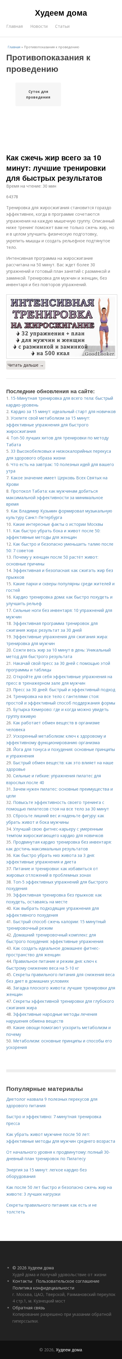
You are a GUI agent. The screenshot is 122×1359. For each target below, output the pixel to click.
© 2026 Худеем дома (33, 1268)
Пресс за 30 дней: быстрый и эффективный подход (64, 689)
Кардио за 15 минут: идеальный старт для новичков (63, 411)
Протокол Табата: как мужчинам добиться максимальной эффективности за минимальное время (54, 497)
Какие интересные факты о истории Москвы (58, 524)
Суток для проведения (38, 94)
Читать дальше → (26, 365)
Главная (14, 26)
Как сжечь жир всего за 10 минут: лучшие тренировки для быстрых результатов (56, 167)
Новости (39, 26)
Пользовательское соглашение (67, 1281)
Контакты (22, 1281)
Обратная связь (28, 1307)
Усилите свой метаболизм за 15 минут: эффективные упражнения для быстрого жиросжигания (48, 424)
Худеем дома (61, 12)
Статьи (62, 26)
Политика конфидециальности (43, 1288)
